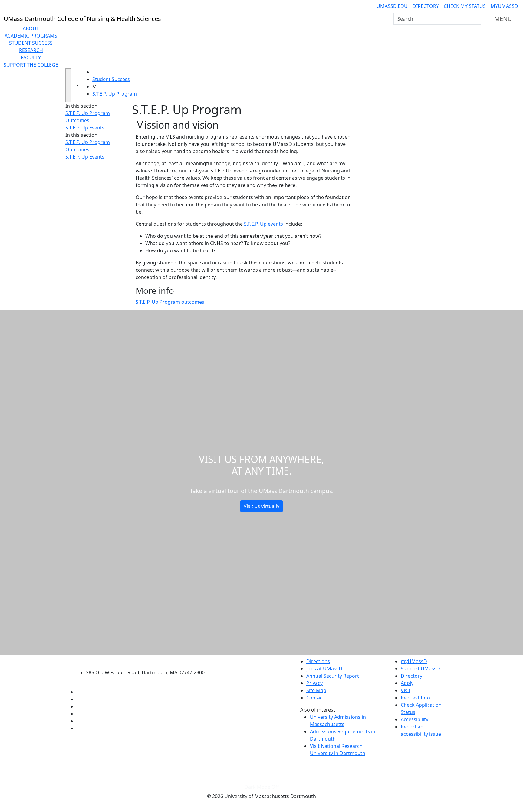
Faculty (31, 57)
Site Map (316, 690)
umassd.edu (392, 6)
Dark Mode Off (262, 787)
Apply (407, 683)
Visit (405, 690)
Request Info (415, 697)
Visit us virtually (261, 506)
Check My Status (465, 6)
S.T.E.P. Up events (263, 224)
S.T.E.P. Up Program (114, 93)
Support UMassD (420, 668)
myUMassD (504, 6)
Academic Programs (31, 35)
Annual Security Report (332, 675)
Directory (426, 6)
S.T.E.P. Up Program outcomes (170, 302)
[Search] (476, 18)
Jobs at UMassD (324, 668)
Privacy (314, 683)
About (31, 28)
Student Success (31, 43)
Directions (318, 661)
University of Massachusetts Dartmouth (148, 661)
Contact (315, 697)
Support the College (31, 64)
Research (31, 50)
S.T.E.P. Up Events (84, 127)
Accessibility (414, 719)
